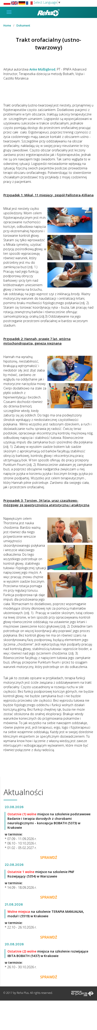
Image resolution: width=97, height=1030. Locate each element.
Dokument (23, 25)
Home (7, 25)
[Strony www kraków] (82, 993)
